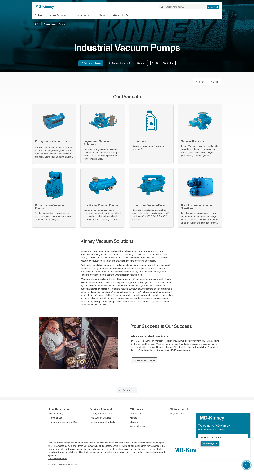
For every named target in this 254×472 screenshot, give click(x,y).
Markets (134, 417)
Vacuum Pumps (137, 426)
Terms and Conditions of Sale (63, 422)
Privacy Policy (56, 413)
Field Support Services (100, 417)
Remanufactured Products (102, 422)
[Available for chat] (246, 465)
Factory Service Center (101, 413)
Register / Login (177, 413)
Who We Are (136, 413)
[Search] (162, 6)
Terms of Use (55, 417)
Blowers (134, 422)
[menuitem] (40, 14)
